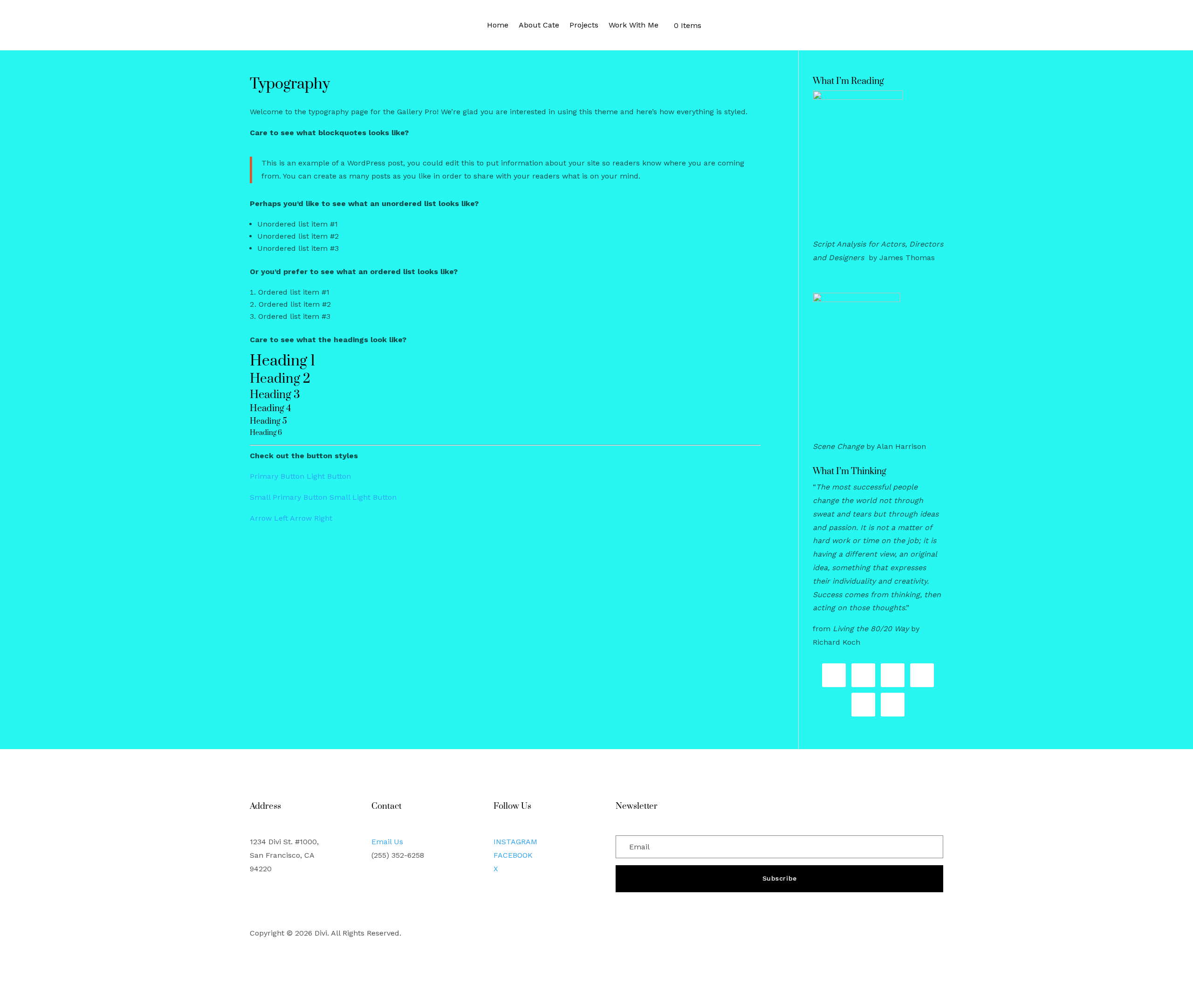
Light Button (329, 476)
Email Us (387, 841)
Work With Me (633, 25)
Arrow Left (269, 518)
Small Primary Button (288, 497)
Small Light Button (363, 497)
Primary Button (277, 476)
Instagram (515, 841)
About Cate (539, 25)
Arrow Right (311, 518)
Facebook (513, 855)
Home (497, 25)
